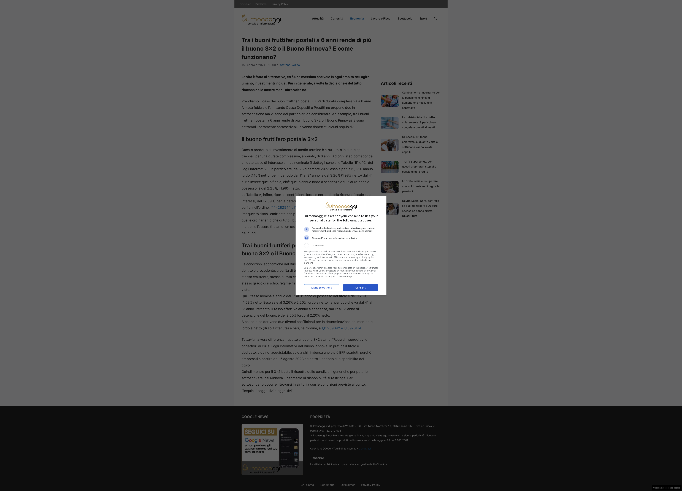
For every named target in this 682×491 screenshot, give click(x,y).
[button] (341, 245)
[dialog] (341, 245)
